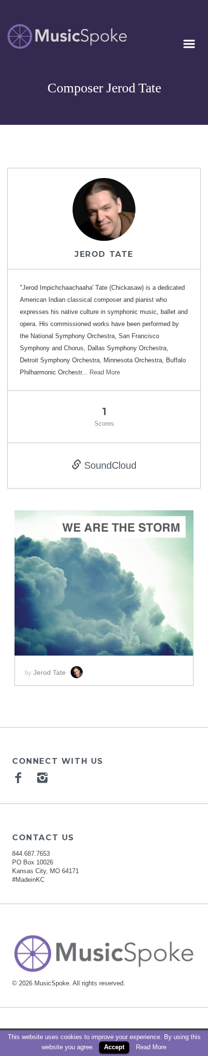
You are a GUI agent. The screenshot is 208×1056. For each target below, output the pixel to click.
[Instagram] (43, 777)
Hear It (67, 578)
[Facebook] (19, 777)
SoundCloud (108, 465)
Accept (114, 1047)
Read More (104, 372)
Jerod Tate (104, 254)
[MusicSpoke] (67, 36)
